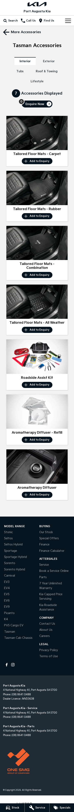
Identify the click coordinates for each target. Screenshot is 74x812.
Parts (43, 577)
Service (44, 565)
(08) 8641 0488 (21, 694)
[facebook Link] (6, 664)
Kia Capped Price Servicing (50, 597)
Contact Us (47, 623)
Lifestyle (37, 81)
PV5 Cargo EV (13, 625)
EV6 (7, 600)
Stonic (8, 532)
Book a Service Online (54, 571)
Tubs (19, 71)
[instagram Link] (12, 664)
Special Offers (49, 538)
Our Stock (46, 532)
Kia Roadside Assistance (48, 607)
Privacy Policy (48, 650)
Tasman (9, 631)
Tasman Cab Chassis (18, 638)
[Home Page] (37, 4)
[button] (37, 133)
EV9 (7, 606)
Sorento (9, 563)
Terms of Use (48, 656)
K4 (6, 619)
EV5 (6, 594)
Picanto (9, 613)
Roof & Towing (47, 71)
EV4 (7, 588)
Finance (44, 544)
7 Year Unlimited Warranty (50, 586)
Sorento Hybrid (14, 569)
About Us (45, 630)
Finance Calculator (51, 551)
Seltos (8, 538)
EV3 (6, 582)
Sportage (10, 551)
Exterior (49, 61)
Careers (44, 636)
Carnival (9, 575)
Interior (25, 61)
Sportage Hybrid (15, 557)
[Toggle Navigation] (68, 21)
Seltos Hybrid (13, 544)
